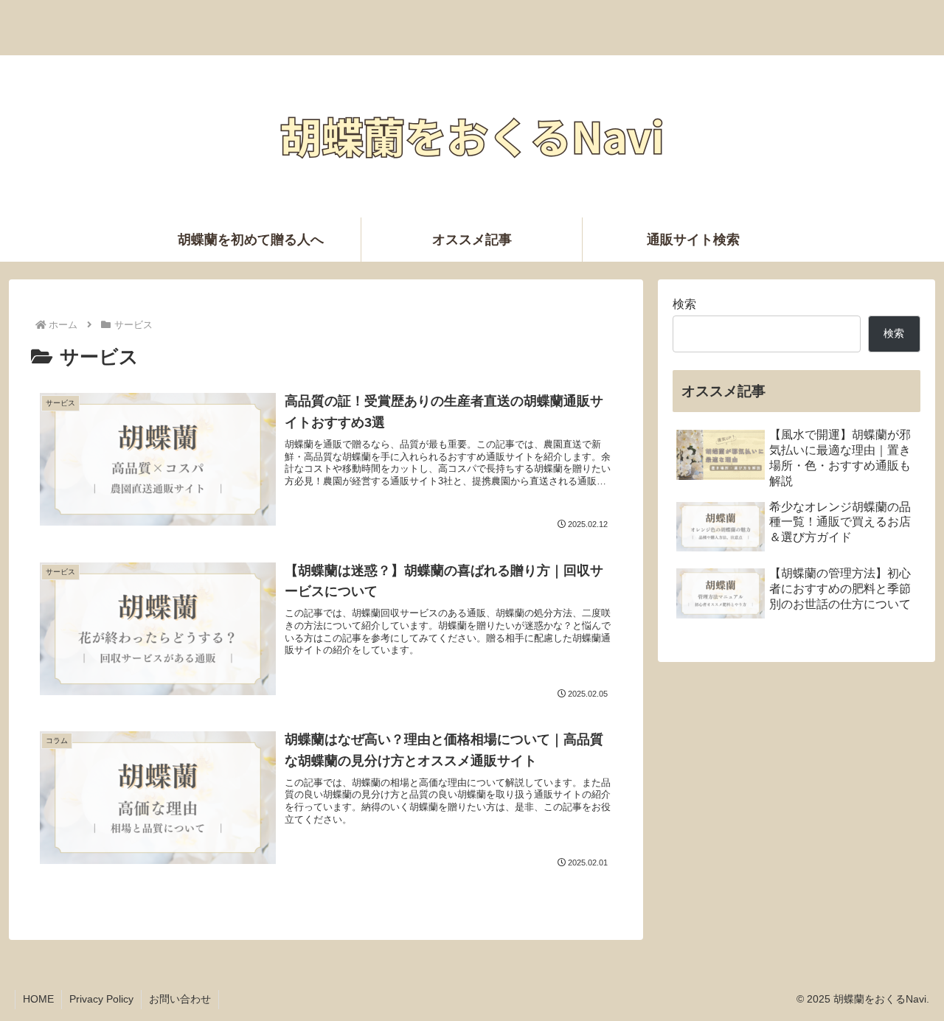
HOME (38, 999)
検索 (684, 304)
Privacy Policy (101, 999)
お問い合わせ (180, 999)
